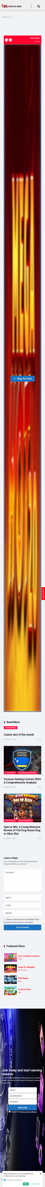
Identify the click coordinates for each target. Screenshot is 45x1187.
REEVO (20, 959)
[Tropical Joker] (10, 991)
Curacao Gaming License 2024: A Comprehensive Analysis (22, 781)
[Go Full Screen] (10, 40)
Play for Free (24, 378)
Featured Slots (11, 727)
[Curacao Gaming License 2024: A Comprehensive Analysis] (22, 760)
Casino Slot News (25, 820)
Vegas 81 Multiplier (26, 967)
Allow (26, 1184)
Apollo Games (22, 970)
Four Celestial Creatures (29, 956)
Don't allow (36, 1184)
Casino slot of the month (19, 734)
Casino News (10, 773)
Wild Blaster (23, 978)
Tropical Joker (24, 989)
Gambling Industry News (27, 773)
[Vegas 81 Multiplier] (10, 968)
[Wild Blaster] (10, 980)
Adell (19, 981)
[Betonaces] (12, 5)
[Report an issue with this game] (6, 40)
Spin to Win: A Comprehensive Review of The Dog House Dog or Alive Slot (22, 830)
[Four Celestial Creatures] (10, 957)
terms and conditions (28, 1112)
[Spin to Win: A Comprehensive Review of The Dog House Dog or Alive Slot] (22, 808)
